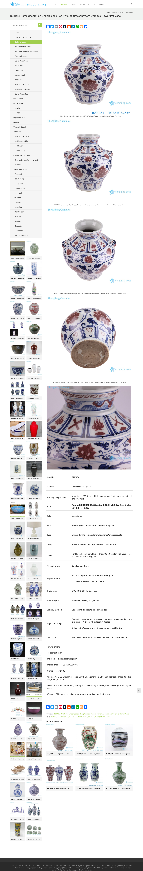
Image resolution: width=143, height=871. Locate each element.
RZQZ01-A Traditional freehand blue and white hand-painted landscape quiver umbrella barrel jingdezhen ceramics (34, 278)
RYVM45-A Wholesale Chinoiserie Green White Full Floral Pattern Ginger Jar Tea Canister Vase (34, 258)
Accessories (18, 231)
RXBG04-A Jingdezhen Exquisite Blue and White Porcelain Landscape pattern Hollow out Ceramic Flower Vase (17, 338)
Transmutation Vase (23, 47)
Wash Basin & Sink (20, 169)
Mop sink (18, 193)
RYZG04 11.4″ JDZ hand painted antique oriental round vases (17, 839)
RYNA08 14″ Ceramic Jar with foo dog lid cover (17, 558)
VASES (16, 32)
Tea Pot (18, 221)
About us (91, 4)
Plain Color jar (20, 151)
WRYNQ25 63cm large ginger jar (34, 478)
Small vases (19, 66)
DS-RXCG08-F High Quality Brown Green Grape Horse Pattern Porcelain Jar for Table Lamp (17, 598)
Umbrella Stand (19, 127)
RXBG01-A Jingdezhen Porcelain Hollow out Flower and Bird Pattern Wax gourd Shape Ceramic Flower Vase (34, 619)
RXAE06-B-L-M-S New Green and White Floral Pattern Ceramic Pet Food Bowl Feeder (34, 839)
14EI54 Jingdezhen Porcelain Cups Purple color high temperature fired (34, 719)
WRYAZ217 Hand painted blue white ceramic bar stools (17, 659)
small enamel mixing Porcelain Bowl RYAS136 (17, 258)
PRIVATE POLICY (23, 235)
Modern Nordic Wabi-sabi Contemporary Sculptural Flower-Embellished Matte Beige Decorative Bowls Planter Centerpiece (17, 779)
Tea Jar (18, 216)
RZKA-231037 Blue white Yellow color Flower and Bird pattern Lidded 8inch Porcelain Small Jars (17, 619)
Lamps (16, 122)
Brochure (73, 4)
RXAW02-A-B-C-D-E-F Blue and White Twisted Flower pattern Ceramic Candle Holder (17, 819)
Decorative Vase (21, 56)
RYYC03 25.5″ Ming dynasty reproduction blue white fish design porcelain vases (34, 679)
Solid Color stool (21, 94)
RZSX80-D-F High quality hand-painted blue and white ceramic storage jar (17, 318)
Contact (101, 4)
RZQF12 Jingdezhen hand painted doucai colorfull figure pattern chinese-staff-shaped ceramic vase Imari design (34, 298)
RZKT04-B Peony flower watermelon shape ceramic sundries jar (17, 538)
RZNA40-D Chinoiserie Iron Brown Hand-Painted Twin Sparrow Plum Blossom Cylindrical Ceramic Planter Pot (34, 398)
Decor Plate (18, 99)
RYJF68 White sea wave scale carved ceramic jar (34, 578)
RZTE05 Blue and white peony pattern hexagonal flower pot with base (17, 498)
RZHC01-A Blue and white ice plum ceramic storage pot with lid (17, 278)
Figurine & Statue (20, 117)
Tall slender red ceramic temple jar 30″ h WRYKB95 (34, 438)
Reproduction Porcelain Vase (26, 51)
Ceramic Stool (19, 75)
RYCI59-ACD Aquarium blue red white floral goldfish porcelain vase (17, 578)
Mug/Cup (18, 207)
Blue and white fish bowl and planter (26, 162)
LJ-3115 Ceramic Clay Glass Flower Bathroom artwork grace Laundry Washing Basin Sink (34, 699)
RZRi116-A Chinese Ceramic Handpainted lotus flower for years (17, 418)
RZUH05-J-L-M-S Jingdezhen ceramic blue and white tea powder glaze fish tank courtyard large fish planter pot (17, 358)
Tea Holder (19, 212)
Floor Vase (19, 70)
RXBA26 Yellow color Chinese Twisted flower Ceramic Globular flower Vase (81, 717)
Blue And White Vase (23, 37)
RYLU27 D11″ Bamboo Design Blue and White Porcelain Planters (17, 378)
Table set (18, 80)
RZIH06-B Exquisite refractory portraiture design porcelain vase (34, 418)
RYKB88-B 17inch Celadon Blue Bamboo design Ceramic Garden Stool (34, 558)
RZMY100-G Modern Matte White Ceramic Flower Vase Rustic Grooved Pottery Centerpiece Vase (34, 378)
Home (54, 4)
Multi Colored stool (22, 89)
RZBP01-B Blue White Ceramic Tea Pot (34, 639)
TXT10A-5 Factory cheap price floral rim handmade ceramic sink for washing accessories (17, 759)
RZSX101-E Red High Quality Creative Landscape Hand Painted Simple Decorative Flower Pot (34, 318)
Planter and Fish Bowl (21, 155)
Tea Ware (17, 198)
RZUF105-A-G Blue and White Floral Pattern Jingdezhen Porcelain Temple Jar (34, 779)
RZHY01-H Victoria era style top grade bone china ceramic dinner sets (17, 438)
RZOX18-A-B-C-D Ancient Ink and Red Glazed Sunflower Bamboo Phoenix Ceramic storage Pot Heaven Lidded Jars (34, 518)
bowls (17, 108)
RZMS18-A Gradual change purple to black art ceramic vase (119, 754)
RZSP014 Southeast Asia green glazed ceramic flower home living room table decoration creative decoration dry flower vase (34, 338)
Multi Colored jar (21, 141)
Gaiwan (18, 202)
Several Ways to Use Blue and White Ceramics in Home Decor (34, 759)
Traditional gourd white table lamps (34, 538)
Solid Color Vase (21, 61)
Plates (17, 113)
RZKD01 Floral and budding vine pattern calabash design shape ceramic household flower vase (17, 799)
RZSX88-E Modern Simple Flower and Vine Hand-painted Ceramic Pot (17, 298)
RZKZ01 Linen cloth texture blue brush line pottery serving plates (17, 478)
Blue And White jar (22, 136)
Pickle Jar (19, 146)
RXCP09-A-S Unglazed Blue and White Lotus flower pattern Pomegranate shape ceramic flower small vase (34, 799)
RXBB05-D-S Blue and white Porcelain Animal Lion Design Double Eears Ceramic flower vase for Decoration (89, 788)
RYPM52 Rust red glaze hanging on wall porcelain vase (34, 358)
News (82, 4)
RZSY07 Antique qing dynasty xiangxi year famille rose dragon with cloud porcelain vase (89, 754)
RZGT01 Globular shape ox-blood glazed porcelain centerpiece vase (17, 699)
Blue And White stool (23, 84)
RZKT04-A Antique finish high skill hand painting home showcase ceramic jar (34, 498)
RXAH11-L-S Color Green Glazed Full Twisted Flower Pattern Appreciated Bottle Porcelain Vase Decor (119, 788)
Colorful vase (20, 42)
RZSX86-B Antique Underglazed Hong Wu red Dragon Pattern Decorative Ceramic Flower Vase (91, 714)
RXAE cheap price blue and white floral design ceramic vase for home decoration (17, 398)
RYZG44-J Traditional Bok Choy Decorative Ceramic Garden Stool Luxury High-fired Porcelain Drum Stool (34, 458)
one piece (19, 183)
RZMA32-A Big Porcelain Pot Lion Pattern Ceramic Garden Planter (17, 458)
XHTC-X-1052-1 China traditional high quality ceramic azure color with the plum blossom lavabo (17, 518)
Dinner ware (18, 103)
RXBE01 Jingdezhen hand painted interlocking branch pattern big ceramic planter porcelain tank (17, 639)
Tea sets (18, 226)
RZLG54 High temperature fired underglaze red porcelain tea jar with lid (34, 659)
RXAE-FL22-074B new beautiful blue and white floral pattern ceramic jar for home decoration (17, 739)
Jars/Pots (17, 132)
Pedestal (18, 174)
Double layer (20, 188)
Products (63, 4)
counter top (19, 179)
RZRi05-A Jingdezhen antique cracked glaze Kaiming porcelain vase (34, 598)
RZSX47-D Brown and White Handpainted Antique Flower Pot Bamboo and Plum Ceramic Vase (34, 739)
